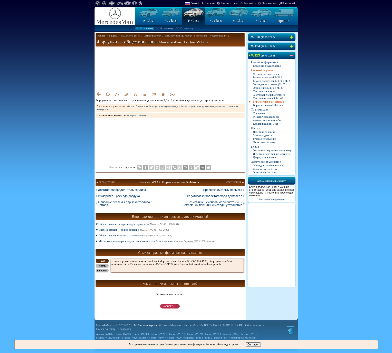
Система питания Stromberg (269, 94)
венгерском (103, 109)
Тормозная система (264, 142)
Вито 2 (208, 337)
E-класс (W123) (177, 334)
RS (219, 325)
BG (206, 325)
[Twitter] (151, 167)
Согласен (253, 344)
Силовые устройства (265, 168)
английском (128, 106)
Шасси (255, 128)
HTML (102, 265)
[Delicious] (197, 167)
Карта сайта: (191, 325)
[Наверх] (291, 330)
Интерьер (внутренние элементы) (272, 153)
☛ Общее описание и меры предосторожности (137, 224)
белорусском (156, 106)
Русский (195, 3)
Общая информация (264, 62)
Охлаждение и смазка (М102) (269, 84)
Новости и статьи (229, 3)
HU (241, 325)
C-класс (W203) (159, 334)
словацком (232, 106)
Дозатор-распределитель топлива (122, 189)
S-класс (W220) (174, 337)
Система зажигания (264, 91)
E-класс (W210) (213, 334)
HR (224, 325)
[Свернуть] (292, 55)
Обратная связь (269, 3)
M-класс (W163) (249, 334)
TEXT (102, 260)
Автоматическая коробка (267, 120)
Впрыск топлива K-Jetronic (268, 101)
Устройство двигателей (266, 73)
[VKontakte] (139, 167)
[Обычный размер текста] (135, 94)
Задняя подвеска (262, 135)
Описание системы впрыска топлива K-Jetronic (126, 203)
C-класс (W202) (141, 334)
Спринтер (189, 337)
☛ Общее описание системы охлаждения (134, 235)
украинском (170, 106)
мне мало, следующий (272, 199)
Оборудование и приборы (268, 165)
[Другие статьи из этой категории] (144, 94)
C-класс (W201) (123, 334)
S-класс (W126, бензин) (134, 337)
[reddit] (208, 167)
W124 (164, 28)
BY (210, 325)
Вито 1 (199, 337)
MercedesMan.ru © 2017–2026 (114, 325)
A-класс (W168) (104, 334)
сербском (182, 106)
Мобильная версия (145, 325)
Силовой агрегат (262, 70)
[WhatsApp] (179, 167)
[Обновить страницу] (108, 94)
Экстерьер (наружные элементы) (272, 150)
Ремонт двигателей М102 (267, 77)
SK (236, 325)
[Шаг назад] (99, 94)
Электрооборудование (266, 161)
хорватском (195, 106)
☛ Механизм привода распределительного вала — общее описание (155, 241)
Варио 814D (220, 337)
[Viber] (174, 167)
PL (232, 325)
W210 (184, 28)
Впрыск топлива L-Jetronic (268, 105)
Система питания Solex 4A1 (269, 98)
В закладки (210, 3)
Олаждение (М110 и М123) (268, 87)
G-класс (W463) (231, 334)
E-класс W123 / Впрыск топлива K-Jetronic (170, 182)
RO (228, 325)
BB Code (102, 270)
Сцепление (259, 113)
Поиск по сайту (290, 3)
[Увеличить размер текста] (126, 94)
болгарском (142, 106)
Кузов (255, 146)
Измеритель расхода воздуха (119, 196)
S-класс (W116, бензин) (108, 337)
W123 (144, 28)
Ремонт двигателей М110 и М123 (272, 80)
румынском (208, 106)
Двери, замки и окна (264, 157)
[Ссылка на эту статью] (154, 94)
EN (201, 325)
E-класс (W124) (195, 334)
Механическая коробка (266, 116)
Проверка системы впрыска (222, 189)
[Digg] (202, 167)
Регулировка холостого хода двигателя (214, 196)
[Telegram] (168, 167)
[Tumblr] (191, 167)
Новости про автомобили (242, 337)
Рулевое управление (264, 138)
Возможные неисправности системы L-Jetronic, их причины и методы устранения (212, 203)
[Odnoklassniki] (157, 167)
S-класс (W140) (156, 337)
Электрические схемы (265, 172)
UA (215, 325)
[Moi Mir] (162, 167)
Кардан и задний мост (265, 123)
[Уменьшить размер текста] (117, 94)
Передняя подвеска (264, 131)
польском (220, 106)
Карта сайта (250, 3)
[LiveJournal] (185, 167)
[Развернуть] (292, 37)
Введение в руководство (267, 65)
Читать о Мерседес (170, 325)
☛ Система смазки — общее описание (132, 229)
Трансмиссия (259, 109)
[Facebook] (145, 167)
